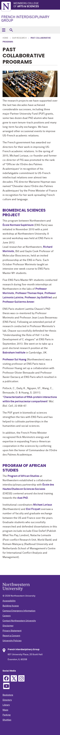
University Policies (12, 641)
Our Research (19, 38)
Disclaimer (8, 626)
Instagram (21, 678)
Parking (7, 715)
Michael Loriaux (42, 504)
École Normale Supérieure (18, 225)
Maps (5, 710)
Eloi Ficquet (33, 509)
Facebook (6, 678)
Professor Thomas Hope (29, 293)
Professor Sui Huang (14, 359)
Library (6, 705)
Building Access (11, 606)
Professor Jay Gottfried (38, 297)
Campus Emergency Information (19, 611)
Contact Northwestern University (19, 621)
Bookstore (8, 695)
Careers (7, 616)
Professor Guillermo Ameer (18, 302)
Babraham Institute (14, 352)
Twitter (14, 678)
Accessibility (9, 601)
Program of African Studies (23, 476)
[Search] (11, 30)
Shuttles (7, 720)
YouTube (6, 686)
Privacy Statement (12, 631)
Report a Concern (11, 636)
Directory (7, 700)
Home (5, 38)
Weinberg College (26, 5)
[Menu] (3, 30)
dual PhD (22, 498)
